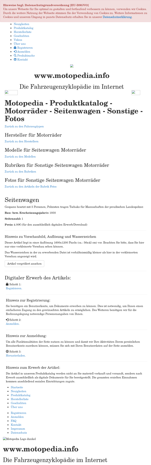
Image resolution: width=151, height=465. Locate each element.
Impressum (18, 429)
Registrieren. (14, 288)
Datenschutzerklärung (117, 17)
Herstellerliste (20, 399)
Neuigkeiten (18, 391)
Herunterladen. (16, 355)
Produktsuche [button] (26, 55)
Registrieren (18, 413)
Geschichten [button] (21, 36)
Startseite (17, 387)
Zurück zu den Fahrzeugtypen (24, 126)
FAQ (13, 421)
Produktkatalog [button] (23, 28)
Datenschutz (19, 432)
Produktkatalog (20, 395)
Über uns (17, 407)
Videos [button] (18, 40)
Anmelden (17, 417)
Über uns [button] (20, 44)
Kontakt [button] (22, 59)
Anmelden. (13, 324)
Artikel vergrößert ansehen (24, 263)
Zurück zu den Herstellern (22, 141)
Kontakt (16, 425)
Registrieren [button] (25, 48)
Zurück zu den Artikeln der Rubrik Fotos (30, 186)
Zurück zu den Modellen (20, 156)
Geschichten (18, 403)
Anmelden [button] (23, 51)
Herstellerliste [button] (22, 32)
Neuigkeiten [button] (21, 24)
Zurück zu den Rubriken (20, 171)
